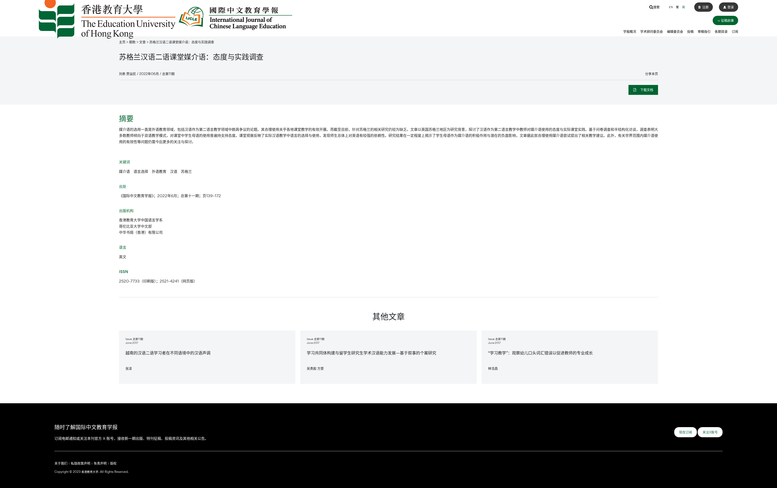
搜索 (656, 7)
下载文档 (646, 90)
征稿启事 (727, 20)
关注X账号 (710, 432)
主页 (122, 42)
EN (671, 7)
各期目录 (721, 31)
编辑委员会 (675, 31)
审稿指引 (704, 31)
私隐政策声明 (80, 463)
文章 (142, 42)
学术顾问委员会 (651, 31)
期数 (132, 42)
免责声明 (100, 463)
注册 (705, 7)
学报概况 (629, 31)
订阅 (735, 31)
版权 (113, 463)
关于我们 (60, 463)
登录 (730, 7)
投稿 (690, 31)
